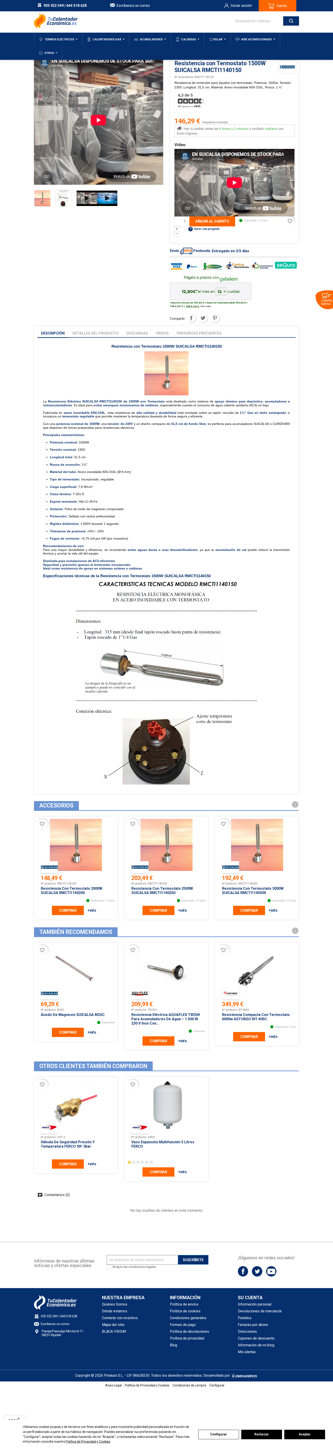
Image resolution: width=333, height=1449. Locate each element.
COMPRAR (68, 910)
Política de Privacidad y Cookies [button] (147, 1385)
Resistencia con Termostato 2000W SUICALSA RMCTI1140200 (71, 890)
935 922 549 (53, 5)
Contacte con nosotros (120, 1318)
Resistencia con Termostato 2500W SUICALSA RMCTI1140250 (162, 890)
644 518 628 (76, 5)
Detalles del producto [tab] (95, 333)
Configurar (218, 1434)
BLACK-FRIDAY (114, 1331)
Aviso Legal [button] (113, 1385)
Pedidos (244, 1318)
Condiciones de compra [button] (189, 1385)
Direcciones (247, 1331)
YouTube (271, 1271)
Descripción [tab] (53, 333)
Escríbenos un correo (133, 5)
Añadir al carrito (212, 221)
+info (91, 910)
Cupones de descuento (256, 1338)
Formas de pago (183, 1325)
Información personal (254, 1304)
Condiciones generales (188, 1318)
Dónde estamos (114, 1311)
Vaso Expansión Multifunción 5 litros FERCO (162, 1144)
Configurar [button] (216, 1385)
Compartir (191, 317)
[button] (295, 804)
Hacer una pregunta (203, 228)
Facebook (243, 1271)
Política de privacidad (187, 1338)
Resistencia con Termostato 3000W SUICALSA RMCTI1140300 (253, 890)
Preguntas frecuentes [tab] (199, 333)
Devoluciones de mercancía (260, 1311)
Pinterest (214, 317)
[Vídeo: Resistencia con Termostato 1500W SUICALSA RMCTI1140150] (87, 198)
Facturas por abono (253, 1325)
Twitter (257, 1271)
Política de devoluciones (189, 1331)
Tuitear (203, 317)
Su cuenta (250, 1297)
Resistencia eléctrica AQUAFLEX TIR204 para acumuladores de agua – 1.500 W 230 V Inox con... (165, 1019)
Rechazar (261, 1434)
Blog (173, 1345)
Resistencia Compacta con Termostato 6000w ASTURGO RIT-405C (256, 1017)
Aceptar (305, 1434)
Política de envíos (184, 1304)
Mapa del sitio (113, 1325)
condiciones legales (142, 1267)
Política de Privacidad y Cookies (88, 1441)
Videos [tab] (162, 333)
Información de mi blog (256, 1345)
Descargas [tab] (137, 333)
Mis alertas (247, 1352)
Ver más (206, 306)
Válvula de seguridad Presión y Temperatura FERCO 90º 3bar (68, 1144)
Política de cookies (185, 1311)
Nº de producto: (184, 77)
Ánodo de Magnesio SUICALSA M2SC (73, 1015)
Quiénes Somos (114, 1304)
